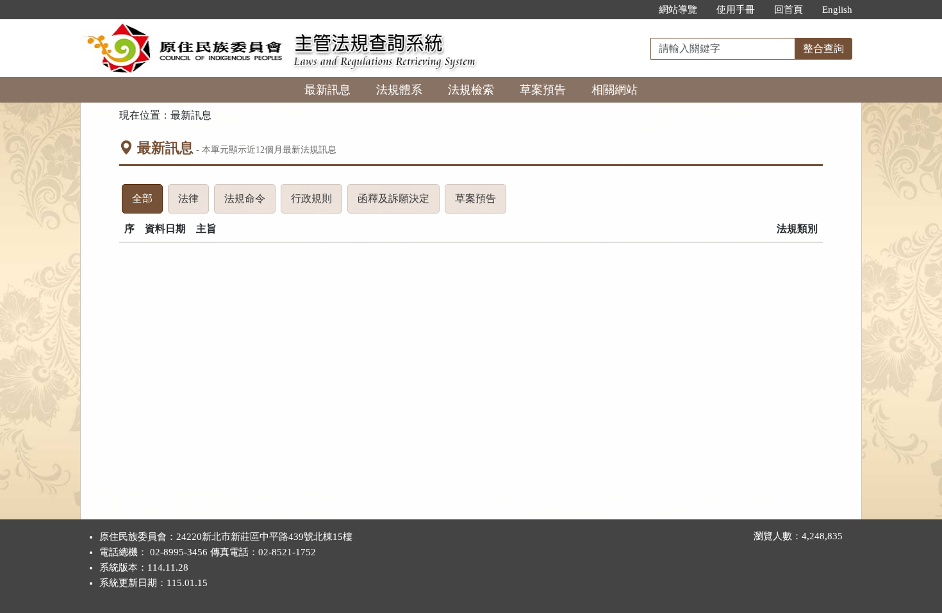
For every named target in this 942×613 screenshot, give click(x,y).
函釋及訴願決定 (399, 203)
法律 (193, 203)
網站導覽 (678, 9)
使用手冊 (735, 9)
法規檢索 (471, 89)
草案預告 (543, 89)
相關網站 (614, 89)
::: (636, 9)
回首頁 (788, 9)
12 (260, 149)
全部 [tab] (147, 203)
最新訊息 (327, 89)
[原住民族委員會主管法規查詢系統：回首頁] (182, 27)
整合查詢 (823, 48)
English (837, 9)
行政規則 (316, 203)
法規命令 (250, 203)
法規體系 (399, 89)
